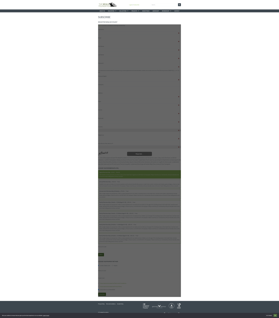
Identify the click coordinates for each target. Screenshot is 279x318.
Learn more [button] (46, 315)
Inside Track (146, 11)
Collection (122, 11)
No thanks (269, 315)
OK (275, 315)
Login (130, 5)
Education (111, 11)
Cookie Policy (120, 304)
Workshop (156, 11)
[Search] (179, 4)
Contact (176, 11)
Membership (165, 11)
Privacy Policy (101, 304)
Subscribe (136, 5)
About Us (102, 11)
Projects (134, 11)
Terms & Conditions (111, 304)
